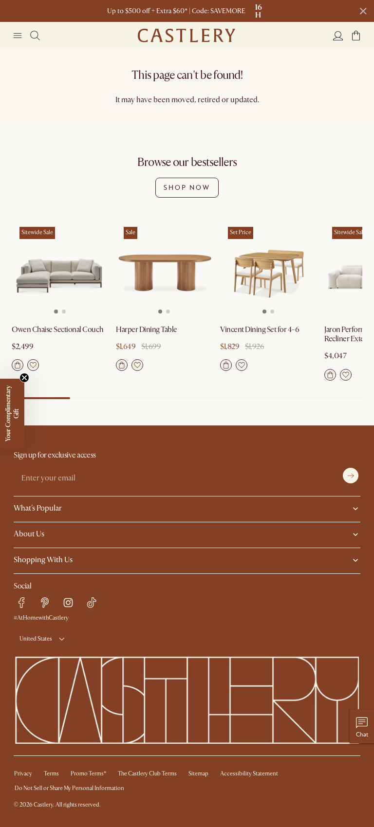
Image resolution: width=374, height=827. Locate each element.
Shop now (187, 187)
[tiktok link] (91, 602)
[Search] (35, 35)
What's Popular (38, 508)
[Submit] (350, 475)
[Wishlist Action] (33, 365)
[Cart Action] (17, 365)
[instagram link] (68, 602)
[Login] (338, 35)
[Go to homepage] (186, 35)
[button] (356, 35)
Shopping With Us (43, 560)
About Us (29, 534)
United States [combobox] (35, 639)
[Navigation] (17, 35)
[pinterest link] (45, 602)
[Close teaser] (24, 378)
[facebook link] (21, 602)
